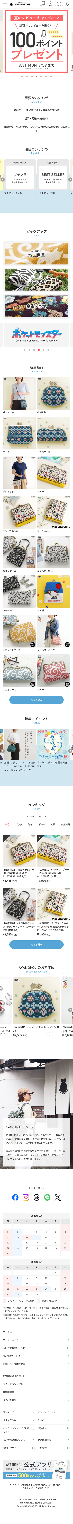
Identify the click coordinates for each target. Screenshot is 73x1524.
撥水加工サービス (12, 1356)
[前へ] (30, 816)
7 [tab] (50, 76)
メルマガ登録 (9, 1420)
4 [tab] (36, 76)
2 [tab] (27, 76)
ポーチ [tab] (41, 824)
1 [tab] (22, 76)
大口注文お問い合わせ (14, 1348)
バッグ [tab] (18, 824)
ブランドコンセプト (13, 1384)
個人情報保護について (14, 1439)
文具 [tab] (53, 824)
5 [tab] (41, 76)
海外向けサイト (10, 1447)
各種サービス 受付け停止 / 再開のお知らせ (36, 110)
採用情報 (42, 1447)
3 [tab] (31, 76)
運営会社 (42, 1428)
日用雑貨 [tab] (65, 824)
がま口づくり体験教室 (14, 1364)
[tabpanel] (36, 885)
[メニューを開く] (5, 3)
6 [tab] (46, 76)
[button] (50, 4)
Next (70, 179)
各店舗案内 (8, 1392)
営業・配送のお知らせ (36, 118)
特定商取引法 (44, 1439)
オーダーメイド (10, 1339)
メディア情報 (9, 1400)
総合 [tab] (7, 824)
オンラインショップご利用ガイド (16, 1430)
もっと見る (36, 699)
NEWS (41, 1420)
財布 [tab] (30, 824)
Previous (3, 179)
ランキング (8, 1412)
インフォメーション (48, 1412)
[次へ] (42, 816)
